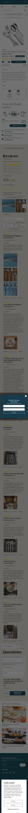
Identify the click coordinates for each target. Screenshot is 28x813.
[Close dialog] (26, 396)
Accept (13, 801)
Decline (13, 805)
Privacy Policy (8, 797)
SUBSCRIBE (14, 412)
